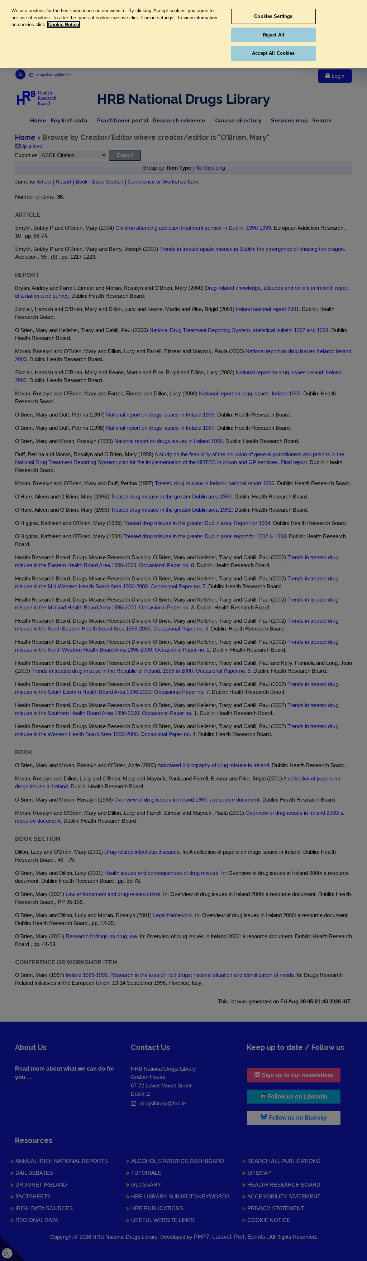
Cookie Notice (63, 24)
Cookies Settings (273, 16)
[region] (183, 34)
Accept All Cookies (273, 53)
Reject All (273, 35)
